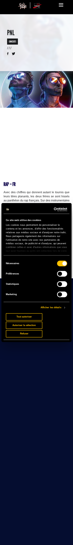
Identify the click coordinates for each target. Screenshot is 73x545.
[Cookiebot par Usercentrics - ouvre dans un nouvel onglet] (51, 209)
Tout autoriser (24, 316)
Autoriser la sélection (24, 325)
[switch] (62, 274)
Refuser (24, 333)
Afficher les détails (51, 307)
